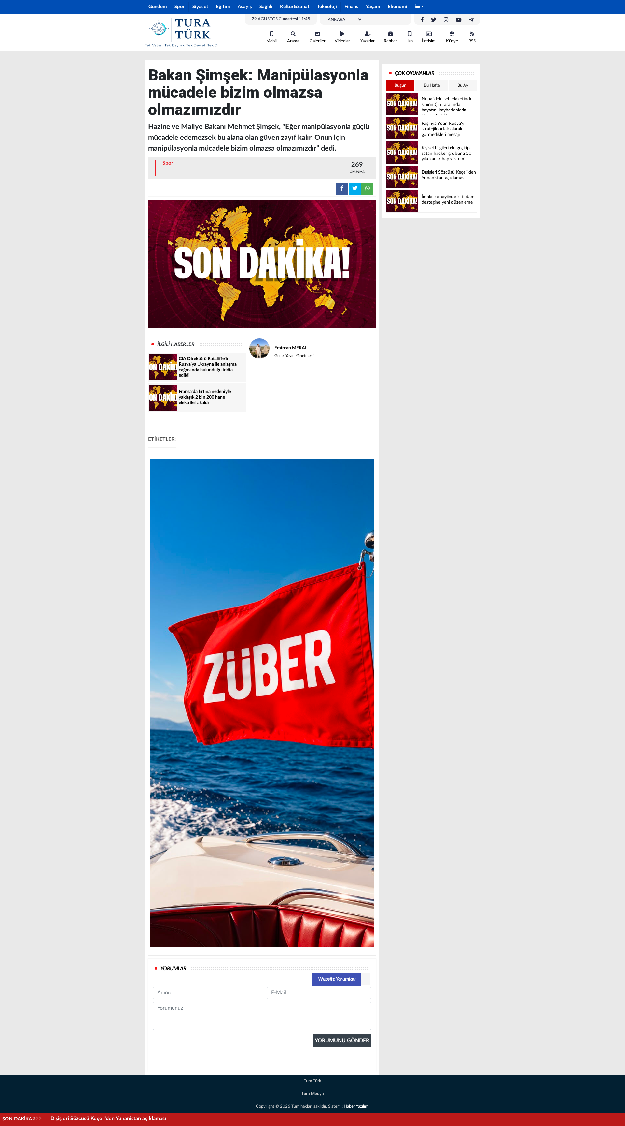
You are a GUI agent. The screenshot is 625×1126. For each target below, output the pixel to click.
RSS (472, 41)
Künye (452, 41)
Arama (293, 41)
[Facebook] (422, 19)
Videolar (342, 41)
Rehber (390, 41)
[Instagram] (445, 19)
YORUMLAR (173, 968)
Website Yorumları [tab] (336, 979)
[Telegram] (471, 19)
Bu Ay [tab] (462, 85)
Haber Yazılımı (356, 1106)
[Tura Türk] (182, 32)
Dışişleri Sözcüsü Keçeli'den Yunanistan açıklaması (108, 1118)
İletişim (429, 41)
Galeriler (318, 41)
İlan (409, 41)
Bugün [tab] (400, 85)
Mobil (271, 41)
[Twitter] (433, 19)
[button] (419, 7)
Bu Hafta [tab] (432, 85)
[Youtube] (458, 19)
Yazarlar (367, 41)
